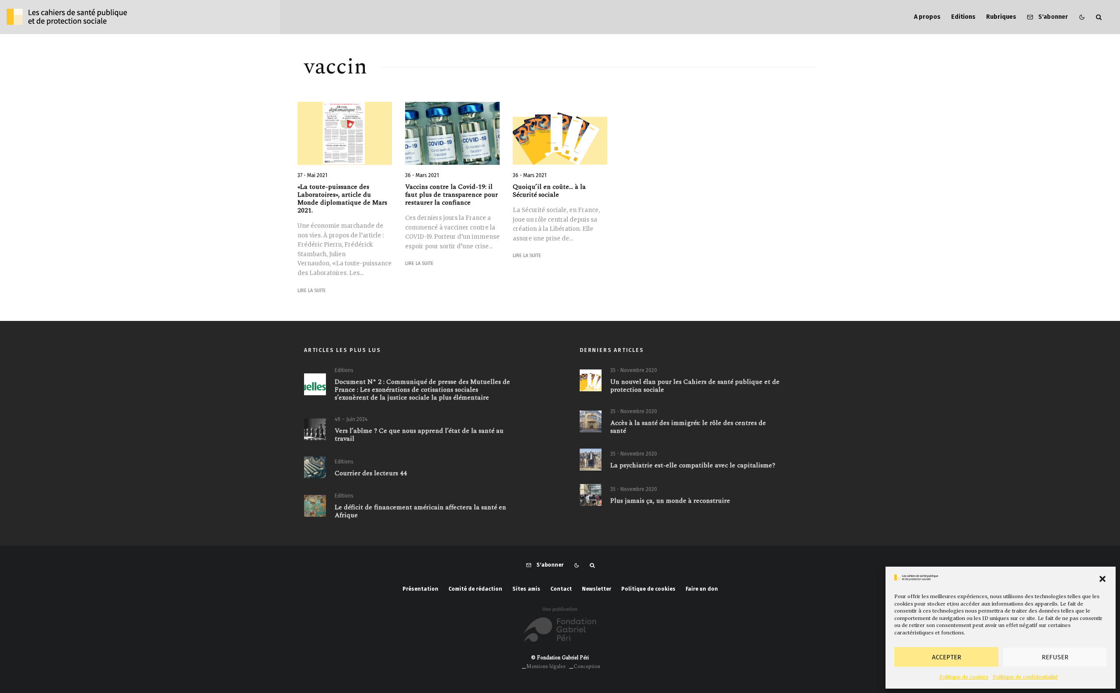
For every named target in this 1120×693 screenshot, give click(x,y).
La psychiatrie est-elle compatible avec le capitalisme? (692, 466)
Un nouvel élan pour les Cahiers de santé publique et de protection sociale (695, 386)
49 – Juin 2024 (351, 419)
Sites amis (526, 589)
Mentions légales (546, 666)
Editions (963, 17)
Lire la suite (312, 290)
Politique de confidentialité (1025, 677)
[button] (1102, 579)
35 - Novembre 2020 (633, 370)
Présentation (420, 589)
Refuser (1055, 657)
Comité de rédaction (475, 589)
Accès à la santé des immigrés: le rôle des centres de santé (688, 427)
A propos (927, 17)
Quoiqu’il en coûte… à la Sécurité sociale (549, 191)
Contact (561, 589)
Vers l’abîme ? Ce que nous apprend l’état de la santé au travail (419, 435)
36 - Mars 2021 (422, 175)
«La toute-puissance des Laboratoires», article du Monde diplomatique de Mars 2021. (342, 199)
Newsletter (596, 589)
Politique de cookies (963, 677)
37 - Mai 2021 (312, 175)
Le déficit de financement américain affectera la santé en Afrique (420, 511)
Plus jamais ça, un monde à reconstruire (670, 501)
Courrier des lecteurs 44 (371, 473)
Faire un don (702, 589)
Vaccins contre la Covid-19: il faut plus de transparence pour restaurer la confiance (451, 195)
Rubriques (1001, 17)
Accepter (946, 657)
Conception (587, 666)
